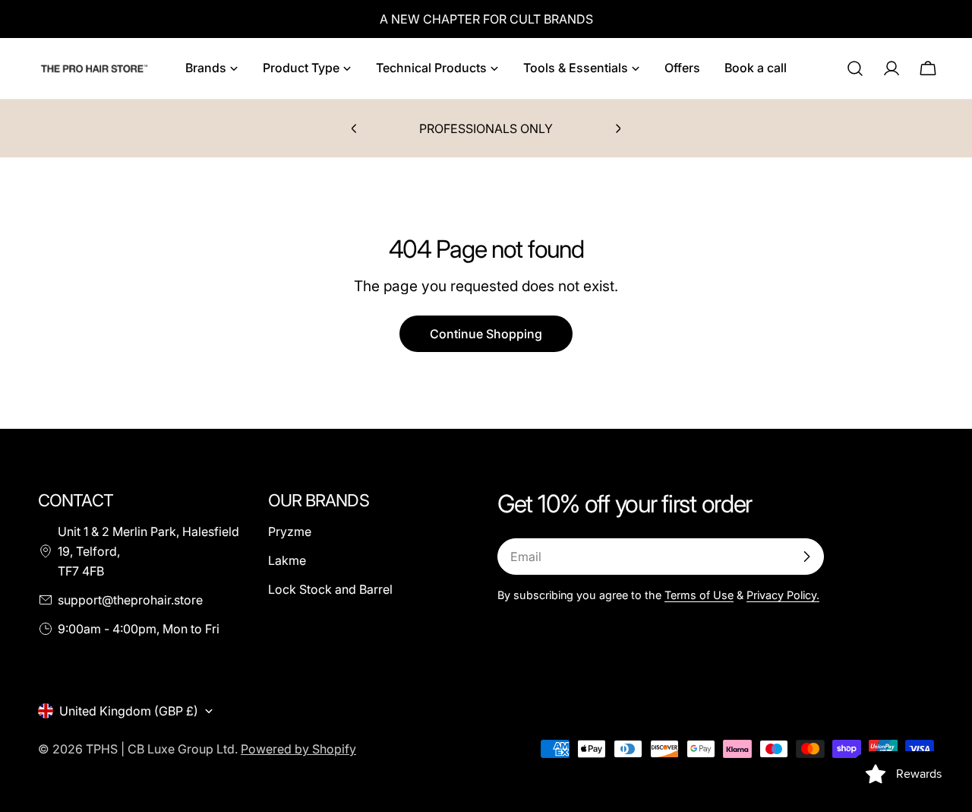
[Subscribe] (806, 557)
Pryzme (289, 531)
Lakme (287, 560)
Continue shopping (486, 333)
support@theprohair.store (130, 599)
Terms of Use (699, 594)
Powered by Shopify (298, 748)
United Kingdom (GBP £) (128, 710)
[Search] (855, 68)
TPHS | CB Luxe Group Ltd (160, 748)
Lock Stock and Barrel (330, 589)
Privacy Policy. (782, 594)
